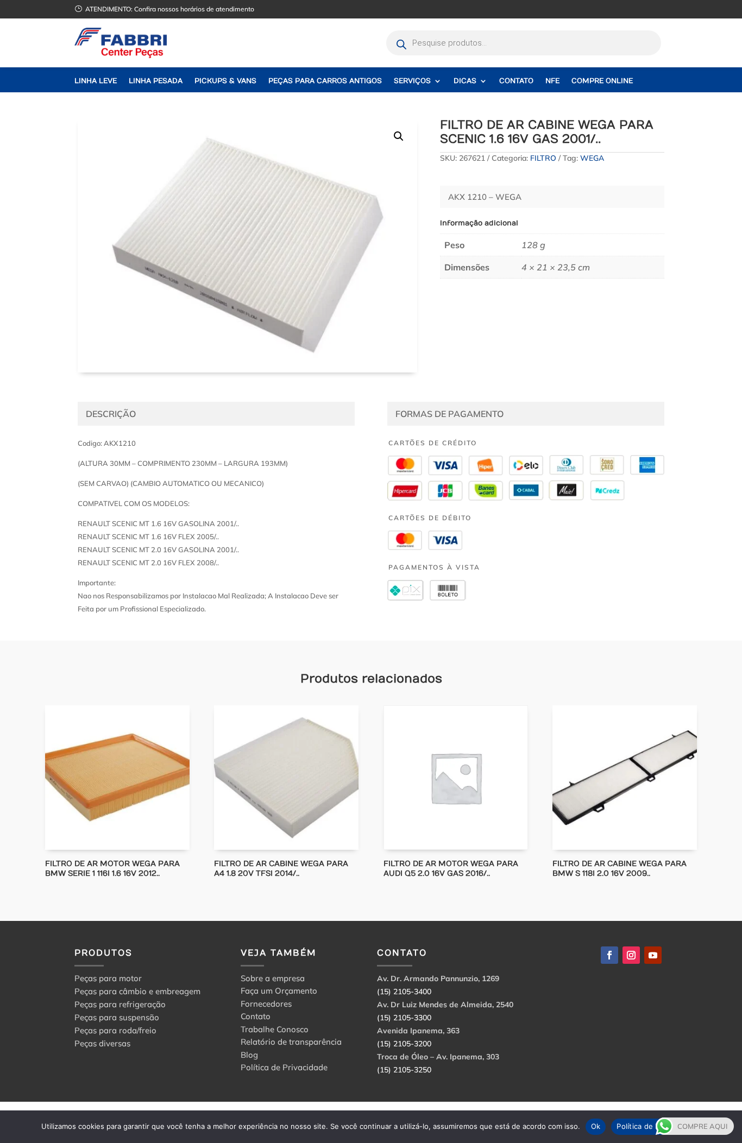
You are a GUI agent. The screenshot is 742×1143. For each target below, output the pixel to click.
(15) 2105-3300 (404, 1017)
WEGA (592, 158)
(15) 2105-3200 (404, 1044)
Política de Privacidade (284, 1068)
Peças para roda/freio (115, 1030)
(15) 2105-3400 (404, 991)
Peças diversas (102, 1043)
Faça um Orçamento (279, 992)
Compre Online (602, 81)
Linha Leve (95, 81)
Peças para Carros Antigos (325, 81)
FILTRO (543, 158)
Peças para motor (108, 978)
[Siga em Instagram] (631, 955)
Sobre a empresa (273, 979)
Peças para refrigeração (120, 1004)
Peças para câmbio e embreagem (137, 991)
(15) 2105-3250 (404, 1070)
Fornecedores (266, 1005)
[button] (398, 136)
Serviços (412, 81)
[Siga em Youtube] (653, 955)
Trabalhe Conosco (275, 1030)
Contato (516, 81)
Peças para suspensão (116, 1017)
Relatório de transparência (291, 1043)
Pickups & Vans (225, 81)
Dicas (465, 81)
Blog (249, 1056)
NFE (552, 81)
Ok (596, 1126)
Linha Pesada (156, 81)
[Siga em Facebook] (609, 955)
